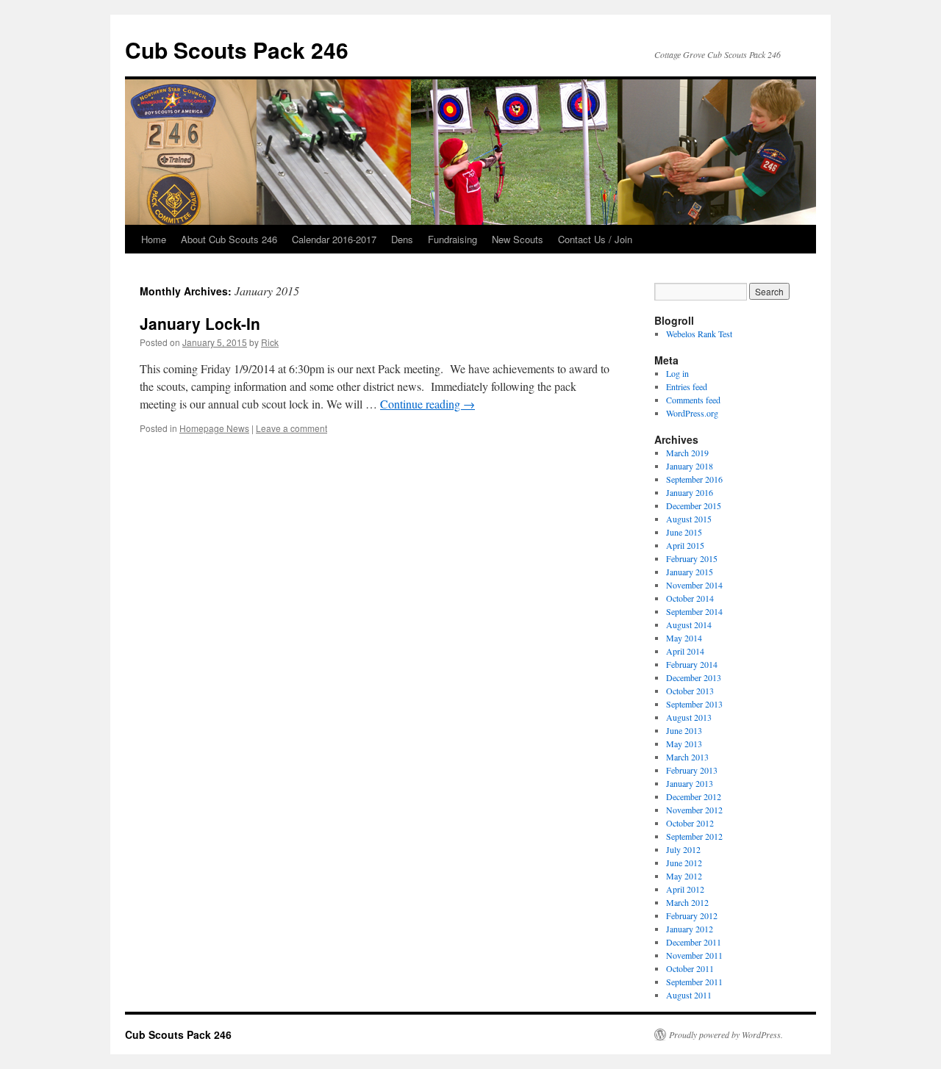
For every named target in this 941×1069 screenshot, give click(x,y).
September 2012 (694, 836)
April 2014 (685, 651)
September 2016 (694, 479)
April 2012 (685, 889)
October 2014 (690, 598)
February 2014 (692, 664)
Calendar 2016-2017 (334, 239)
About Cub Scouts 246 (229, 239)
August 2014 (689, 624)
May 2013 (684, 743)
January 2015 (689, 571)
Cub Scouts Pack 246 (236, 49)
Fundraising (452, 239)
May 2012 (684, 876)
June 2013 (684, 730)
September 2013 (694, 704)
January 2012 (689, 929)
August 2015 (689, 519)
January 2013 (689, 783)
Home (153, 239)
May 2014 (684, 638)
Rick (270, 342)
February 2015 (692, 558)
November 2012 (694, 810)
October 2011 (690, 968)
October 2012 (690, 823)
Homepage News (214, 428)
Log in (677, 373)
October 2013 (690, 691)
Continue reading (427, 403)
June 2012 (684, 862)
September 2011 (694, 981)
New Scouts (517, 239)
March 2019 (687, 452)
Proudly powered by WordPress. (726, 1034)
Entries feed (686, 386)
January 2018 (689, 466)
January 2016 (689, 492)
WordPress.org (692, 413)
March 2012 (687, 902)
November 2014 (694, 585)
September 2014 (694, 611)
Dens (402, 239)
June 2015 (684, 532)
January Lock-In (200, 323)
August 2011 (689, 995)
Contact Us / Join (595, 239)
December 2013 (693, 677)
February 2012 (692, 915)
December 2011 (693, 942)
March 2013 (687, 757)
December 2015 (693, 505)
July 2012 (683, 849)
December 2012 (693, 796)
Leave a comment (291, 428)
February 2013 (692, 770)
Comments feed (693, 400)
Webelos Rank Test (699, 333)
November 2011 (694, 955)
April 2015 (685, 545)
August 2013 (689, 717)
